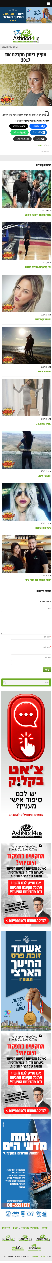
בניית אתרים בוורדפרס (38, 1256)
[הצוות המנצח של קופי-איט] (26, 554)
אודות (45, 1228)
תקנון (15, 1228)
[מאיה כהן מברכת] (26, 293)
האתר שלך (48, 658)
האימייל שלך (46, 647)
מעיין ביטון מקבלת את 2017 (25, 57)
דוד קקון (40, 145)
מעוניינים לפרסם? (30, 1228)
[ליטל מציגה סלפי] (26, 502)
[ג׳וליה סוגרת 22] (26, 398)
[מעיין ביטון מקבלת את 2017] (26, 85)
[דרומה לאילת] (26, 450)
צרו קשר (6, 1228)
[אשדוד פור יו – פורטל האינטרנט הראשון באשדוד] (26, 33)
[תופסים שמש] (26, 345)
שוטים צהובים (45, 152)
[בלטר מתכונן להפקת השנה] (26, 189)
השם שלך (47, 637)
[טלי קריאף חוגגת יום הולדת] (26, 241)
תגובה (49, 609)
